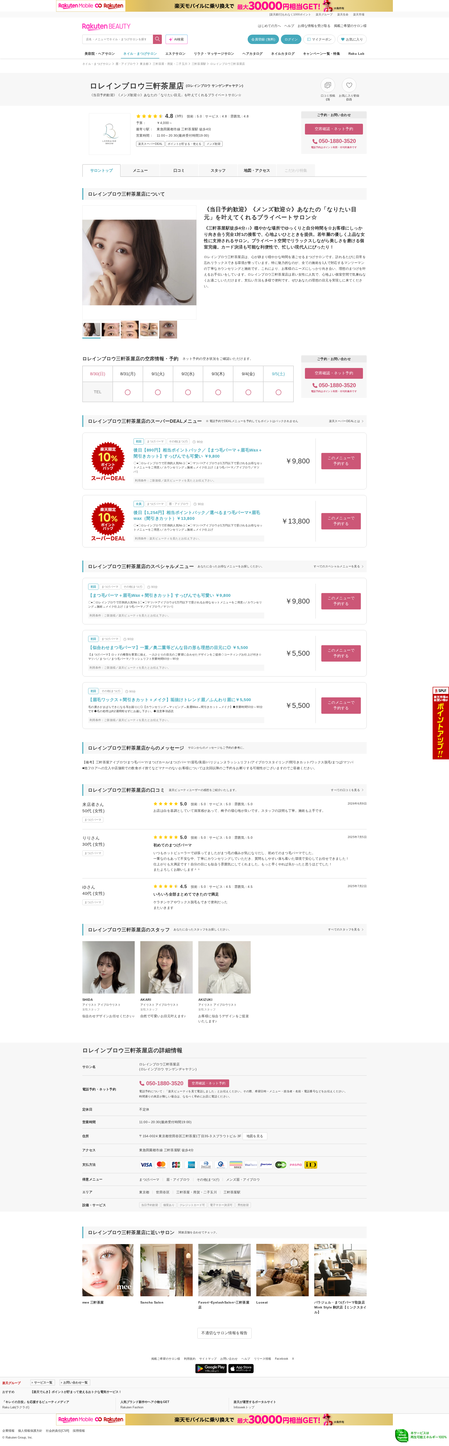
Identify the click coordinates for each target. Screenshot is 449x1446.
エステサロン (175, 53)
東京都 (144, 64)
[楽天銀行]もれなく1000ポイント (290, 14)
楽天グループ (324, 14)
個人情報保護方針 (30, 1430)
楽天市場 (358, 14)
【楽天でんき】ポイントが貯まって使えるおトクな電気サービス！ (76, 1392)
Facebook (281, 1358)
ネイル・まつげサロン (140, 53)
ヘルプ (289, 26)
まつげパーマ (149, 1179)
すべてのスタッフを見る (344, 929)
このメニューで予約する (341, 461)
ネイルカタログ (283, 53)
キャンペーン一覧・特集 (321, 53)
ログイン (291, 39)
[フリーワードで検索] (157, 39)
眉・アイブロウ (126, 64)
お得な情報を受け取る (314, 26)
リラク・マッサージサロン (214, 53)
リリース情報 (262, 1358)
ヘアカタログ (253, 53)
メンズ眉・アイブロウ (243, 1179)
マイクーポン (322, 39)
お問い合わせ (229, 1358)
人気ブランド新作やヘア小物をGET (144, 1402)
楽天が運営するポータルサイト (255, 1402)
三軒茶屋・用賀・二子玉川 (170, 64)
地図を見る (254, 1136)
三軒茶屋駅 (199, 64)
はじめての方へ (269, 26)
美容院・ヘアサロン (100, 53)
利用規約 (190, 1358)
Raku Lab (356, 53)
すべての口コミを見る (345, 790)
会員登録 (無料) (263, 39)
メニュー (140, 170)
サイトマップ (208, 1358)
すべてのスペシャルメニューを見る (337, 566)
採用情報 (79, 1430)
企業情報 (8, 1430)
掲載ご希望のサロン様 (350, 26)
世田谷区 (163, 1192)
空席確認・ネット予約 (334, 129)
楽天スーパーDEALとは (344, 421)
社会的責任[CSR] (57, 1430)
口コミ (179, 170)
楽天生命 (342, 14)
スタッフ (218, 170)
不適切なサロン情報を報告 (224, 1333)
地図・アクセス (257, 170)
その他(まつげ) (208, 1179)
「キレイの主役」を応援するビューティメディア (35, 1402)
